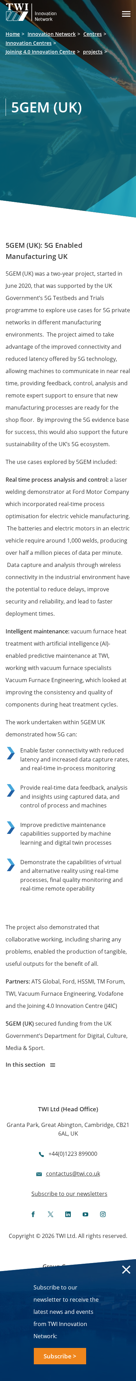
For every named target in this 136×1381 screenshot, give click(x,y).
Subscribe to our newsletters (69, 1194)
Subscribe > (60, 1356)
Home (13, 34)
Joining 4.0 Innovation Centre (40, 51)
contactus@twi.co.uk (73, 1173)
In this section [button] (26, 1064)
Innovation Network (52, 34)
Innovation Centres (29, 43)
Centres (92, 34)
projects (93, 51)
